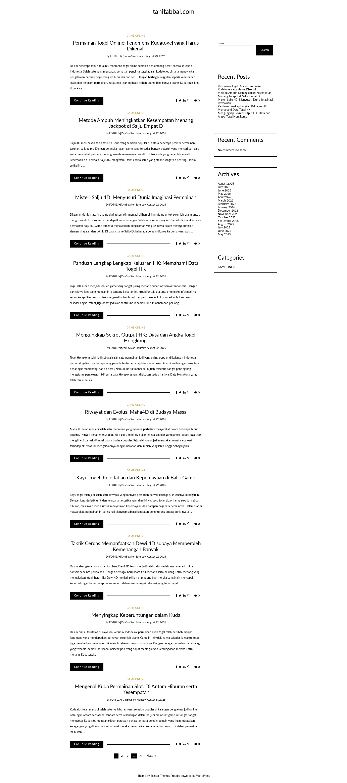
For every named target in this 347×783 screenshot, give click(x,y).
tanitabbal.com (173, 12)
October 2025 (227, 217)
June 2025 (224, 231)
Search (222, 43)
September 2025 (228, 221)
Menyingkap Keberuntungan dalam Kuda (135, 615)
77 (140, 755)
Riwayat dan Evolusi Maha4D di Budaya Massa (136, 412)
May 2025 (224, 234)
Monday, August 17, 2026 (151, 700)
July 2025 (224, 227)
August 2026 (226, 183)
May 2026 (224, 193)
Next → (151, 755)
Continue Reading (86, 100)
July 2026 (224, 187)
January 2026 (226, 207)
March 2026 (225, 200)
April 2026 (224, 197)
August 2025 (226, 224)
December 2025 (228, 210)
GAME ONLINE (136, 36)
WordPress (203, 776)
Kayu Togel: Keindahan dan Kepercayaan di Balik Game (135, 477)
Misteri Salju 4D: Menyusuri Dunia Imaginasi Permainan (135, 197)
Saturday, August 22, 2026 (151, 133)
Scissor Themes (160, 776)
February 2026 (227, 204)
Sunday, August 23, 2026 (151, 56)
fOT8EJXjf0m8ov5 (121, 56)
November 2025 (228, 214)
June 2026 (224, 190)
